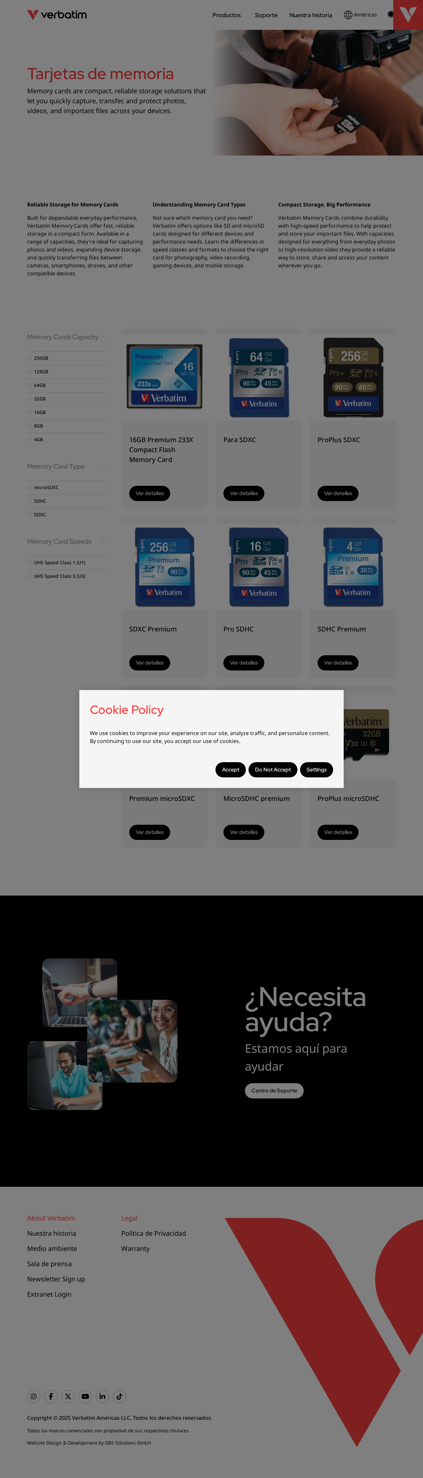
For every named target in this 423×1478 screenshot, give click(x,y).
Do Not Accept (273, 769)
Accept (230, 769)
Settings (317, 769)
